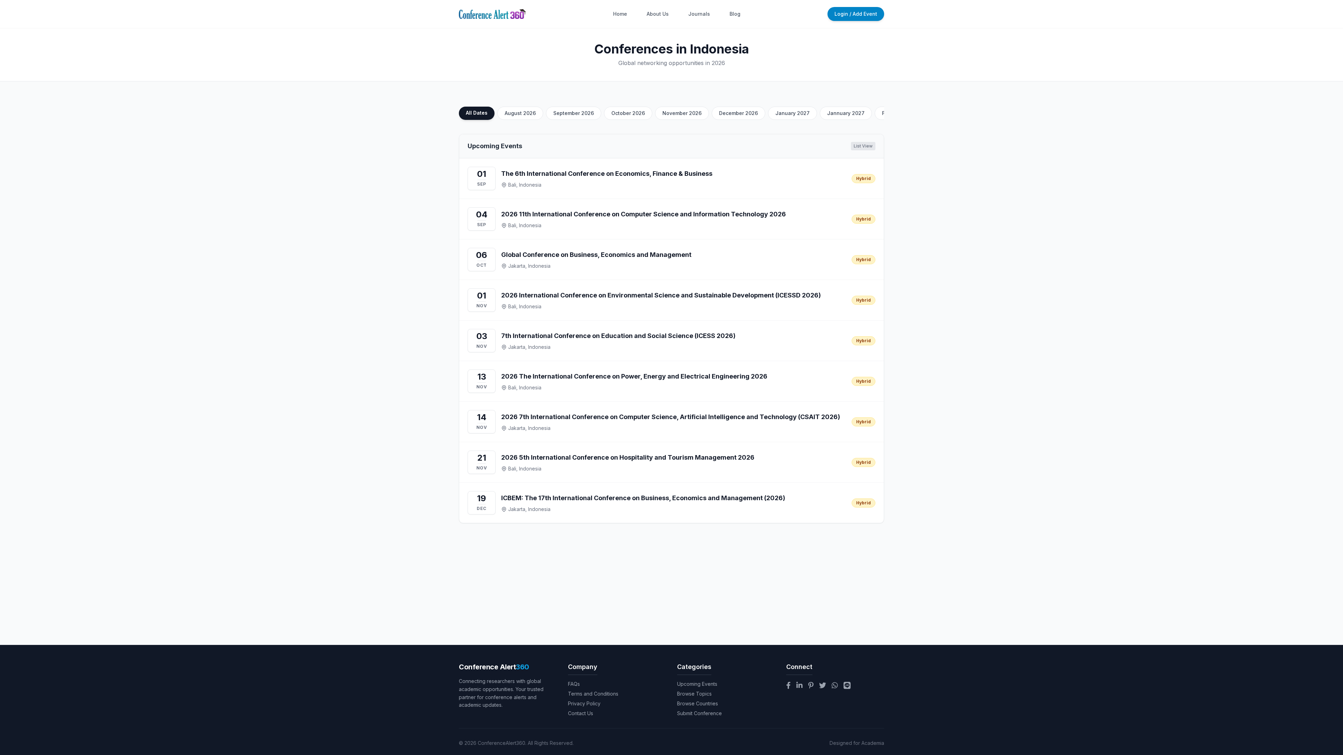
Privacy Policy (584, 703)
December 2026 (738, 113)
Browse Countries (697, 703)
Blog (735, 14)
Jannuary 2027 (846, 113)
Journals (699, 14)
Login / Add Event (855, 14)
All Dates (477, 113)
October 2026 (628, 113)
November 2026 (682, 113)
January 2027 (792, 113)
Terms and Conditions (593, 694)
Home (620, 14)
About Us (658, 14)
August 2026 (520, 113)
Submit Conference (699, 713)
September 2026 (573, 113)
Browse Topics (694, 694)
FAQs (574, 684)
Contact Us (580, 713)
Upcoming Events (697, 684)
